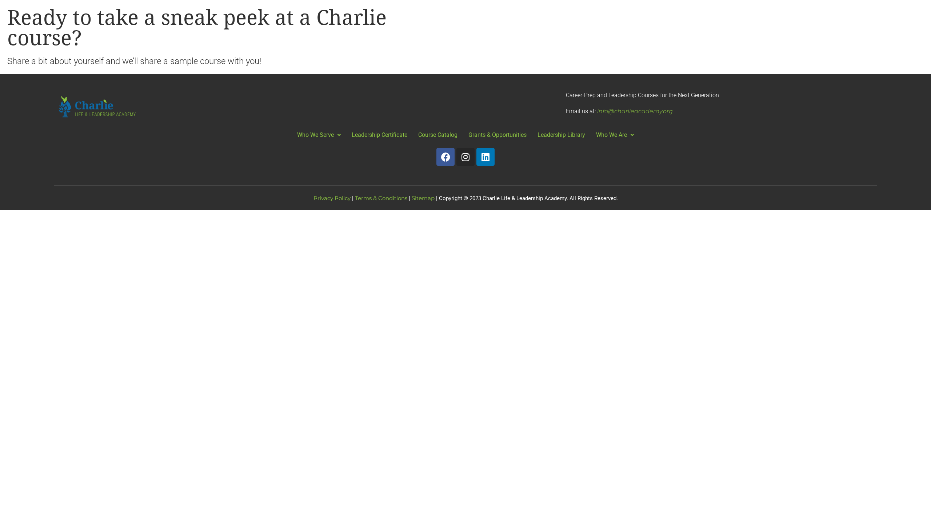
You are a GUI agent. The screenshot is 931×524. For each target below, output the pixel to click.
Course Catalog (437, 134)
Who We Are (611, 134)
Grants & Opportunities (497, 134)
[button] (319, 134)
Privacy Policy (332, 198)
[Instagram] (465, 157)
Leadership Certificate (379, 134)
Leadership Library (561, 134)
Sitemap (423, 198)
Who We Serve (315, 134)
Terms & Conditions (381, 198)
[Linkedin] (485, 157)
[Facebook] (445, 157)
